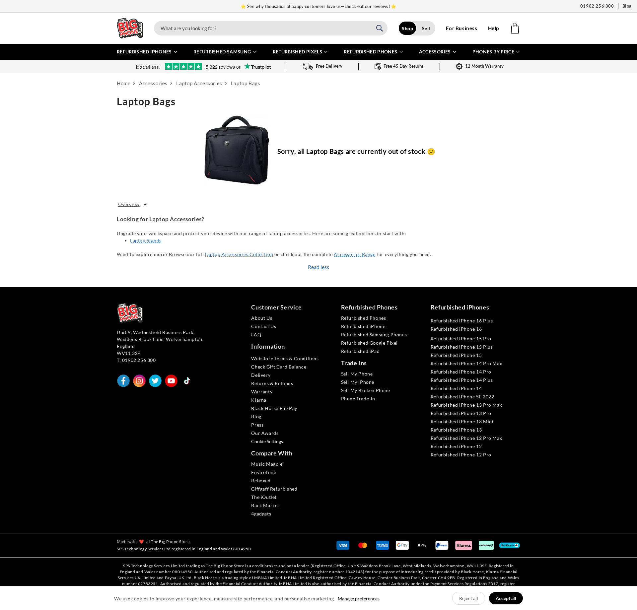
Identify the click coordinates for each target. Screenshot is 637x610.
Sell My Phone (357, 373)
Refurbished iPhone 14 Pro (461, 371)
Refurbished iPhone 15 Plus (462, 347)
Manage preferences (359, 598)
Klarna (258, 400)
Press (257, 425)
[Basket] (515, 28)
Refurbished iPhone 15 (456, 355)
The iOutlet (264, 497)
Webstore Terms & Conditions (284, 358)
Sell (426, 28)
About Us (261, 318)
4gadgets (261, 513)
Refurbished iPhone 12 (456, 446)
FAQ (256, 334)
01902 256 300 (597, 6)
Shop (407, 28)
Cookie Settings (267, 441)
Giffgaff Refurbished (274, 489)
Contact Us (263, 326)
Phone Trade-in (358, 398)
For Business (461, 28)
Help (493, 28)
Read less (318, 267)
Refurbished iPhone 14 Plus (462, 380)
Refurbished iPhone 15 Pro (461, 338)
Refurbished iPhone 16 (456, 329)
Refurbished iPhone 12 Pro (461, 454)
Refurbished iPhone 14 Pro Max (466, 363)
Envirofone (263, 472)
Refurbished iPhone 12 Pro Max (466, 438)
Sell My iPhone (357, 382)
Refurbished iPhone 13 (456, 430)
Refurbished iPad (360, 351)
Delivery (260, 375)
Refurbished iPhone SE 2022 (462, 396)
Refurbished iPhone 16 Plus (462, 320)
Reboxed (260, 480)
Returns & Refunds (272, 383)
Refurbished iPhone (363, 326)
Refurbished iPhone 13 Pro (461, 413)
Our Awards (264, 433)
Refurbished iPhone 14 (456, 388)
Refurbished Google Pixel (369, 343)
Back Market (265, 505)
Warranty (261, 391)
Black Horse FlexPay (274, 408)
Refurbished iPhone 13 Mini (462, 421)
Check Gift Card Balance (278, 367)
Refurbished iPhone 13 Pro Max (466, 405)
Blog (627, 6)
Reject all (468, 598)
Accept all (506, 598)
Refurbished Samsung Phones (374, 334)
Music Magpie (266, 464)
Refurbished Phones (363, 318)
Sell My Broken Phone (365, 390)
